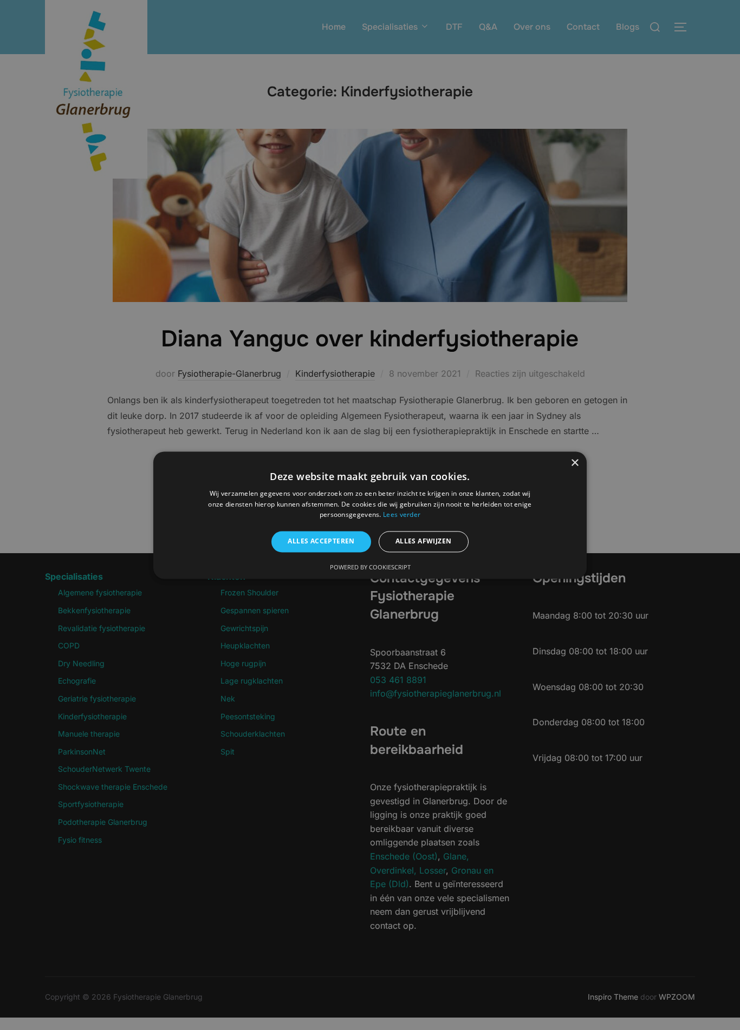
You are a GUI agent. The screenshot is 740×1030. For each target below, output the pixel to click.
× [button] (574, 463)
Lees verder (401, 515)
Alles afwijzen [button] (423, 541)
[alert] (370, 515)
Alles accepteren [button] (321, 541)
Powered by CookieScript (370, 567)
